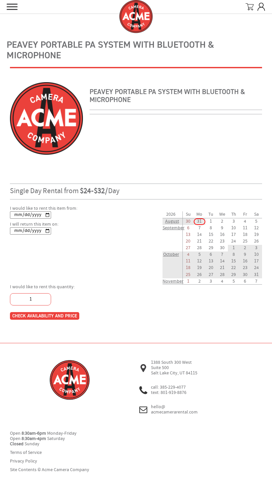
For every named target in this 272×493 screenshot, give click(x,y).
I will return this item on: (34, 224)
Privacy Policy (23, 461)
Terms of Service (26, 452)
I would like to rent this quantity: (42, 287)
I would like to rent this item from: (43, 208)
